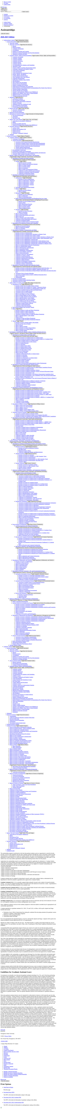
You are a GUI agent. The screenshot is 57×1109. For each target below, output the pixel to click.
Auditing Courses (16, 675)
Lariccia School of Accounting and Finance (22, 603)
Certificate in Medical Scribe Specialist (24, 436)
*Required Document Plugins (10, 1069)
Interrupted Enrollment (17, 687)
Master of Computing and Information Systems (20, 740)
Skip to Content (7, 1)
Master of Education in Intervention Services (20, 742)
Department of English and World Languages (23, 158)
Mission (14, 46)
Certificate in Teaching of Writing (17, 818)
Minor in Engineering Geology (25, 585)
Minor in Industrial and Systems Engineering (28, 556)
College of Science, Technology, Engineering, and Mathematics (24, 440)
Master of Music (13, 744)
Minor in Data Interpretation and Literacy (25, 215)
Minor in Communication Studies (23, 246)
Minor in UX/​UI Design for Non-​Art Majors (25, 302)
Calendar (6, 14)
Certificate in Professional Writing (26, 173)
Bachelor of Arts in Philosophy (25, 194)
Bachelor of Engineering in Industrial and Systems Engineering (33, 549)
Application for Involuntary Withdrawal (21, 121)
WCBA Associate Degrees (18, 635)
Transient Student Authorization (19, 89)
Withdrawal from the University (19, 96)
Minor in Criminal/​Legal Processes (23, 348)
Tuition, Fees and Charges (13, 833)
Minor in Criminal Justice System (23, 347)
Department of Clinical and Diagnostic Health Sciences (25, 364)
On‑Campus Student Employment (17, 723)
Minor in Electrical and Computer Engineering (29, 545)
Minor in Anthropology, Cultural (26, 182)
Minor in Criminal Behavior (21, 343)
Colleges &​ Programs (12, 136)
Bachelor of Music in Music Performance (25, 313)
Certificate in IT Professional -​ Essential (27, 497)
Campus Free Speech (9, 1050)
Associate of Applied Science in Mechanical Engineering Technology (34, 506)
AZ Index (6, 3)
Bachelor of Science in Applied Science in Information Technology (34, 478)
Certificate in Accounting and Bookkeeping (25, 613)
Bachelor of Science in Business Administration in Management (30, 619)
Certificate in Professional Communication (25, 261)
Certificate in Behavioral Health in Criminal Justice (27, 353)
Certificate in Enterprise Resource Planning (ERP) (27, 624)
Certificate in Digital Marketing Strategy (24, 623)
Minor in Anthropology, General (26, 183)
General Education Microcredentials (23, 148)
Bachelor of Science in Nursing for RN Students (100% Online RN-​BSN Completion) (35, 416)
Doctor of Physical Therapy (16, 732)
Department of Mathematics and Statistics (22, 560)
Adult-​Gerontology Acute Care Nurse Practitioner (24, 784)
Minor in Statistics (19, 569)
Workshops (15, 712)
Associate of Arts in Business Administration (25, 637)
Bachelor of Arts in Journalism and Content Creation (27, 235)
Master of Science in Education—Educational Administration (24, 762)
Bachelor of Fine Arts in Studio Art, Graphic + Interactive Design (30, 287)
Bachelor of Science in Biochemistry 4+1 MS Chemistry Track (33, 459)
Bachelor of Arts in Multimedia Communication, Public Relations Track (32, 241)
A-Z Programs (7, 18)
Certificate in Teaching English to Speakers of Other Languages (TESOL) (27, 814)
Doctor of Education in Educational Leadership (21, 727)
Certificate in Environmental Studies (18, 798)
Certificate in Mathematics (16, 806)
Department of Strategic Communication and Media (24, 230)
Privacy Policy (8, 1036)
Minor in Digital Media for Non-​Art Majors (25, 295)
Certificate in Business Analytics (23, 622)
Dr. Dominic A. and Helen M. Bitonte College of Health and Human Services (28, 331)
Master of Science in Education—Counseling (20, 761)
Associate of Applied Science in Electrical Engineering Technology (34, 504)
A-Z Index (6, 1049)
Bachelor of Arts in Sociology (25, 211)
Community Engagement (18, 139)
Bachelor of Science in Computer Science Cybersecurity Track (33, 485)
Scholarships (12, 721)
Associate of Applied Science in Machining (28, 505)
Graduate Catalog (8, 23)
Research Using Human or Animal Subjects (22, 694)
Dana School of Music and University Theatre (23, 307)
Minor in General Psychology (22, 227)
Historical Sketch (16, 47)
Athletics (6, 1047)
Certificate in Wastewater (24, 591)
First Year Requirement (17, 115)
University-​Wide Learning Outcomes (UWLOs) (23, 154)
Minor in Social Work (20, 434)
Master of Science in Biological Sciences (19, 752)
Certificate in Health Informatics (17, 800)
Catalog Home (7, 4)
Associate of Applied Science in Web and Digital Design (28, 289)
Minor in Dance (19, 325)
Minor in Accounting (20, 608)
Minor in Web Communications (25, 496)
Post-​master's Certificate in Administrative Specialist (22, 822)
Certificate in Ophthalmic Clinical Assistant (25, 384)
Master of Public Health (15, 748)
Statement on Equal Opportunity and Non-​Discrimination (25, 52)
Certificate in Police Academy (22, 360)
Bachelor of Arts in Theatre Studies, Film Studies (26, 322)
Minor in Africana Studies (21, 213)
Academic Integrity (16, 63)
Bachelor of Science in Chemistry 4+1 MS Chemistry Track (32, 456)
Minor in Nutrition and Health (22, 398)
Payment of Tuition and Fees (19, 123)
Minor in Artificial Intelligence (25, 486)
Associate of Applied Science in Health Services (26, 428)
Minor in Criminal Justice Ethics (23, 345)
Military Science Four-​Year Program (23, 405)
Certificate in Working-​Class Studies (18, 819)
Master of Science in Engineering (17, 773)
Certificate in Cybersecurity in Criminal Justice (26, 357)
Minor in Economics (20, 609)
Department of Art (16, 284)
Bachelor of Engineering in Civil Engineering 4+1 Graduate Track (33, 532)
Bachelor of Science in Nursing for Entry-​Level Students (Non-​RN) (31, 415)
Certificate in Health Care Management (19, 799)
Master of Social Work (15, 788)
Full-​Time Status (16, 681)
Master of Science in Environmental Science (20, 758)
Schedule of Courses (8, 15)
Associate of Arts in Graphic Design (23, 291)
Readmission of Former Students (20, 106)
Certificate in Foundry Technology (26, 520)
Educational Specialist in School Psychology (20, 733)
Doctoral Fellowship (14, 719)
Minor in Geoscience (23, 589)
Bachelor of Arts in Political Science (26, 201)
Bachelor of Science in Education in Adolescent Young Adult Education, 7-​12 (33, 268)
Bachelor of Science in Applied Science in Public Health (28, 420)
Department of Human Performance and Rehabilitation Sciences (27, 387)
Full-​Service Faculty (17, 111)
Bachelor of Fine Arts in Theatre (23, 323)
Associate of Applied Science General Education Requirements (30, 143)
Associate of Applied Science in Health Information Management (30, 430)
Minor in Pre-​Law (19, 216)
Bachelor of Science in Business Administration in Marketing (29, 620)
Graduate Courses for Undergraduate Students (23, 685)
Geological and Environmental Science (24, 581)
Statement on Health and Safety (19, 54)
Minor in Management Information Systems (25, 630)
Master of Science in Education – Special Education (22, 763)
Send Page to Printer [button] (8, 1087)
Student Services (16, 132)
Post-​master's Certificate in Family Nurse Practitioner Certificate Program (27, 826)
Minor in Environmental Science (26, 587)
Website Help (7, 1067)
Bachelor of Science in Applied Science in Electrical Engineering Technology (36, 513)
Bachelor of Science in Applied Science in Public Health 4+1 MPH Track (32, 423)
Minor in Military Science (21, 408)
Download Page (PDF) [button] (9, 1092)
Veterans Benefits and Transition (20, 90)
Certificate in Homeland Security (23, 359)
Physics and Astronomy (20, 593)
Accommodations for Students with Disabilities (23, 65)
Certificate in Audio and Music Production (25, 318)
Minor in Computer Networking (25, 487)
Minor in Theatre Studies (21, 330)
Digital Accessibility (8, 1077)
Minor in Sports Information (22, 253)
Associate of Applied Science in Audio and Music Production (29, 314)
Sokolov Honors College (15, 645)
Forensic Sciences (19, 463)
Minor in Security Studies (21, 352)
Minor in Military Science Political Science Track (26, 410)
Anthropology (18, 177)
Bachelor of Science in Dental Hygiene (24, 368)
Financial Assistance (8, 24)
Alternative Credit (16, 66)
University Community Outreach (20, 133)
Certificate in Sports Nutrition (22, 402)
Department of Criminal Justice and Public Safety (24, 334)
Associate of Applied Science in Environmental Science (31, 582)
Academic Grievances (17, 61)
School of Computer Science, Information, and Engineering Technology (29, 470)
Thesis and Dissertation (17, 701)
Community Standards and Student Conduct (22, 69)
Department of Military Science (19, 404)
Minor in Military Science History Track (24, 409)
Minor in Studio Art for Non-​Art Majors (24, 300)
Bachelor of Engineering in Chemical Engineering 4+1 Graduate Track (35, 530)
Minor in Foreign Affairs (24, 206)
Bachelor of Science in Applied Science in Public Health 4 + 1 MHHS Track (33, 422)
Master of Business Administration (18, 739)
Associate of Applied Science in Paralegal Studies (27, 221)
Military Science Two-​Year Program (23, 406)
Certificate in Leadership (21, 626)
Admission (12, 97)
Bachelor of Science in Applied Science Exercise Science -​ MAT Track (32, 393)
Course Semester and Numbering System (22, 73)
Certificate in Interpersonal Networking (24, 258)
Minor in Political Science (24, 208)
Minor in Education (20, 276)
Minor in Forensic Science (24, 468)
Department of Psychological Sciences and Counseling (25, 223)
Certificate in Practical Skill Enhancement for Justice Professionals (30, 363)
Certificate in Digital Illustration (22, 304)
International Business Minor (19, 642)
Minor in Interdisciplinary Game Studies (24, 298)
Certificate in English (14, 796)
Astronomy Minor (22, 596)
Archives (6, 19)
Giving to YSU (7, 1058)
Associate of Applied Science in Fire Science (25, 341)
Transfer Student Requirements (22, 147)
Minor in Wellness (19, 399)
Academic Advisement (17, 57)
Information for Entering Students (17, 113)
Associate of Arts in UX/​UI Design (23, 292)
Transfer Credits (16, 704)
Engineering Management (18, 779)
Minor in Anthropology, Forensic (26, 184)
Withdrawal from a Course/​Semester (20, 94)
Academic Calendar (17, 58)
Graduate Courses (16, 683)
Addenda (12, 134)
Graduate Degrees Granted (13, 724)
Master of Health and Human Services (18, 743)
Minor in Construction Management (26, 516)
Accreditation (15, 50)
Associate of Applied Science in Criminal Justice (26, 340)
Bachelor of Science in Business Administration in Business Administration (33, 616)
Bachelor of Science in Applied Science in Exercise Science (29, 390)
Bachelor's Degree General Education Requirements (27, 146)
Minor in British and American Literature (28, 164)
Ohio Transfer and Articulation (19, 82)
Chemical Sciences (19, 453)
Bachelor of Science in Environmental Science (29, 583)
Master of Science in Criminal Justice (18, 755)
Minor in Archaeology (23, 186)
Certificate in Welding (23, 523)
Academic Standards (17, 673)
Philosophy (18, 193)
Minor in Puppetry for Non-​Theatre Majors (25, 327)
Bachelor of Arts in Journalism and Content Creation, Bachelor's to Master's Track (34, 237)
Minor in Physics (22, 597)
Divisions (6, 1054)
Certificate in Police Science (22, 361)
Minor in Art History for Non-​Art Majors (25, 294)
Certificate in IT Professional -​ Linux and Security (30, 498)
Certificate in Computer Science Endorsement (20, 794)
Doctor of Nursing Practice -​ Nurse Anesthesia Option (22, 728)
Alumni (5, 1046)
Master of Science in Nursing (16, 783)
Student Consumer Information (11, 1075)
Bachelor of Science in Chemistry (26, 455)
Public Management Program (25, 204)
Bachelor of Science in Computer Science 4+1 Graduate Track (33, 483)
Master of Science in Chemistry (17, 754)
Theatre (14, 321)
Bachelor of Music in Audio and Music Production (27, 310)
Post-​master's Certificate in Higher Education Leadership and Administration (27, 827)
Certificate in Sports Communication (24, 263)
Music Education (16, 746)
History (17, 188)
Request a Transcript (8, 1063)
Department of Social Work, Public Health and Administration (26, 417)
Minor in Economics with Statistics (23, 611)
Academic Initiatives (14, 137)
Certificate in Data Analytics (22, 563)
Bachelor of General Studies (19, 278)
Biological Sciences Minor (24, 450)
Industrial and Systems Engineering (20, 780)
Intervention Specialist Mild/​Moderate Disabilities (24, 766)
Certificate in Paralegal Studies (22, 220)
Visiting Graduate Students (18, 705)
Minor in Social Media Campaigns (23, 251)
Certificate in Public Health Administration (19, 808)
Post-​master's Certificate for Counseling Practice (21, 824)
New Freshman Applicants (18, 100)
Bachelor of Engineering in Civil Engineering (29, 531)
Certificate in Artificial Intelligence (18, 792)
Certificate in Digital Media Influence (24, 257)
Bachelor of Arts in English (24, 162)
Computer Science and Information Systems (25, 472)
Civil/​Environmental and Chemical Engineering (26, 525)
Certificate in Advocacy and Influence (24, 254)
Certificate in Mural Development (23, 306)
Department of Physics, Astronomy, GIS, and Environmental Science (28, 571)
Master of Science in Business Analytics (19, 751)
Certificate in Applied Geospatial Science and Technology (31, 579)
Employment (7, 1055)
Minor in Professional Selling (22, 634)
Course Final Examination (18, 70)
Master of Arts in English (15, 735)
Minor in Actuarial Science (21, 564)
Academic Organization (18, 48)
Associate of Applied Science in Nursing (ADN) (26, 413)
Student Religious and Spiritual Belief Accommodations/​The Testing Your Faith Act (32, 87)
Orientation (15, 116)
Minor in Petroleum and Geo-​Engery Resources (29, 535)
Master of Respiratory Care (16, 750)
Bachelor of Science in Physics (25, 594)
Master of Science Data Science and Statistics (20, 757)
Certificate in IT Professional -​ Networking (28, 500)
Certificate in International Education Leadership (21, 803)
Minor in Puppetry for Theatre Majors (24, 329)
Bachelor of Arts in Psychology (22, 226)
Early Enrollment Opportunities (19, 105)
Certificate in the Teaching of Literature (19, 816)
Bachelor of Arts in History (24, 190)
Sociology (17, 209)
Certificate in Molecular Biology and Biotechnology (30, 452)
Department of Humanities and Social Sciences (23, 174)
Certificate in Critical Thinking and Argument (29, 170)
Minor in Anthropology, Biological (26, 180)
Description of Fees (14, 837)
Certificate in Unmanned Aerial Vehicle (27, 521)
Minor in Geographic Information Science (28, 578)
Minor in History (22, 191)
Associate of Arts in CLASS (19, 281)
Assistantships (13, 716)
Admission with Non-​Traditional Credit (21, 104)
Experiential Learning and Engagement (21, 151)
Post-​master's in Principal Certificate (18, 830)
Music (13, 308)
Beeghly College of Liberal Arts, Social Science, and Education (24, 155)
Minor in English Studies (24, 166)
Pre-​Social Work (19, 426)
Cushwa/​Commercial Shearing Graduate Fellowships (22, 717)
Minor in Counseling (20, 228)
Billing (14, 122)
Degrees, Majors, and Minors (19, 74)
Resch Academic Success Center (11, 1051)
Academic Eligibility (17, 59)
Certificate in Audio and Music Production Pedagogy (27, 319)
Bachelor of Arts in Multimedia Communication (26, 239)
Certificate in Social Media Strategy (23, 262)
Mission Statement (16, 662)
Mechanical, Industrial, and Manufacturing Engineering (28, 546)
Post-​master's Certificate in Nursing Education (20, 828)
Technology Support (8, 1066)
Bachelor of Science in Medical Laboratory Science (27, 370)
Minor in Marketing (20, 631)
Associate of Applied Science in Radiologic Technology (28, 382)
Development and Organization (19, 663)
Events (5, 1057)
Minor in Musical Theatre (21, 326)
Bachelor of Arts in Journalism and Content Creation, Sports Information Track (33, 238)
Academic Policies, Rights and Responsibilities (20, 55)
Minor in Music (19, 317)
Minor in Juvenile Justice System (23, 349)
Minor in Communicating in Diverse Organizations (27, 245)
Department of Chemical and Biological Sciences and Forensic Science (29, 443)
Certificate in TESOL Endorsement (18, 815)
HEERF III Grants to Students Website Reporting (15, 1074)
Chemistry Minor (22, 461)
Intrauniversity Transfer (17, 689)
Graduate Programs (11, 725)
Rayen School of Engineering (19, 524)
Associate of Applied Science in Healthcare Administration (29, 427)
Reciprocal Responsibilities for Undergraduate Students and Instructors (29, 152)
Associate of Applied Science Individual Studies (23, 280)
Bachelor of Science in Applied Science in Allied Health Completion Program (33, 367)
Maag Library (7, 1059)
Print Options (4, 10)
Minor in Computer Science (24, 489)
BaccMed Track (22, 449)
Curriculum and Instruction (18, 772)
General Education (16, 140)
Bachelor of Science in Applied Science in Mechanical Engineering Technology (37, 515)
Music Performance (17, 747)
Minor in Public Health (20, 432)
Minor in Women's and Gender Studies (24, 217)
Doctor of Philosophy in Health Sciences (19, 729)
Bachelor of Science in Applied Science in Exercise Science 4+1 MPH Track (33, 394)
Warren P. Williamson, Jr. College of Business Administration (24, 598)
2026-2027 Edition (7, 37)
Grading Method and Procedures (20, 75)
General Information (11, 41)
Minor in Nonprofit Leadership (22, 632)
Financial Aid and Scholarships (17, 112)
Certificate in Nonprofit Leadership (23, 627)
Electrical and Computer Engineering (24, 536)
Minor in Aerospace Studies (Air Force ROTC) (23, 439)
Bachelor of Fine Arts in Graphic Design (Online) (27, 285)
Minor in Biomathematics (21, 565)
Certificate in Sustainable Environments (27, 590)
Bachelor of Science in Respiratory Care (24, 372)
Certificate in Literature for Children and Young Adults (22, 804)
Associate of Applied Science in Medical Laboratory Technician (30, 380)
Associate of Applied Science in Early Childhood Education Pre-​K (31, 274)
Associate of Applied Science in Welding (28, 509)
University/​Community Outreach (17, 848)
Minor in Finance (19, 612)
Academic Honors (16, 62)
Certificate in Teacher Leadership (17, 812)
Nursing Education (16, 787)
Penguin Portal (7, 1062)
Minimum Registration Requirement (20, 690)
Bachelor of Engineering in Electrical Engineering (30, 538)
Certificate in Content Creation (22, 255)
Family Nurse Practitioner (18, 786)
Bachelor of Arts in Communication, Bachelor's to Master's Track (30, 234)
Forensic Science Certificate (24, 467)
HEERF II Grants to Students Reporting (13, 1073)
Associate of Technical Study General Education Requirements (30, 144)
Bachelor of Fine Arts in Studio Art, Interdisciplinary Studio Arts (30, 288)
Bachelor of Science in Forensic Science (27, 464)
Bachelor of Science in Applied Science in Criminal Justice (29, 337)
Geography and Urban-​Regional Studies (24, 187)
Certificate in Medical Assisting (22, 383)
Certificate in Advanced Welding (26, 519)
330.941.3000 (4, 1041)
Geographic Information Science (23, 574)
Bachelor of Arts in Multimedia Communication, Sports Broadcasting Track (33, 242)
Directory (6, 1053)
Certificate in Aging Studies (21, 401)
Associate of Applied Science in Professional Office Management (33, 508)
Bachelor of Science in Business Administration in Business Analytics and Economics (35, 607)
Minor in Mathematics (20, 568)
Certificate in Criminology (21, 356)
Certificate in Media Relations (22, 259)
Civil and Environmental (18, 776)
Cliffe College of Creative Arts (17, 282)
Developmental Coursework (19, 150)
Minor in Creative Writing (24, 165)
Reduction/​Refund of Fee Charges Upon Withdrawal (24, 125)
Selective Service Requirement (19, 83)
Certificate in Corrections (21, 355)
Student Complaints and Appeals (20, 85)
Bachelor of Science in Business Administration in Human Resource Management (34, 618)
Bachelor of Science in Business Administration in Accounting (30, 604)
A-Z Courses (7, 17)
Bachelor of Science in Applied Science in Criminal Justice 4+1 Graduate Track (34, 339)
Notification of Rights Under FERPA (21, 79)
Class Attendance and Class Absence (21, 77)
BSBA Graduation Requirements (20, 601)
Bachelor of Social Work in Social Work (24, 424)
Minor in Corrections (20, 344)
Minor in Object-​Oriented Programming (27, 494)
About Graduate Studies (15, 660)
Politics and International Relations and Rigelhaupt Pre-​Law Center (31, 198)
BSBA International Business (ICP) (20, 641)
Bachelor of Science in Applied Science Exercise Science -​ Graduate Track (32, 391)
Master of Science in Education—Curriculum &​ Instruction (23, 769)
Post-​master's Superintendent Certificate (19, 831)
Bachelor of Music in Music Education (24, 311)
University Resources (15, 126)
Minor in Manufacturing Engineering (27, 558)
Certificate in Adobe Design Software (24, 303)
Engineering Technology (21, 501)
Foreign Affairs (22, 202)
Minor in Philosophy (23, 195)
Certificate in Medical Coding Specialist (24, 435)
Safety (5, 1065)
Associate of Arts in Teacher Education (24, 273)
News (5, 1061)
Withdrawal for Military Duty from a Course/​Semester (25, 93)
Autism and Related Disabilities (19, 767)
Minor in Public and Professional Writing (28, 169)
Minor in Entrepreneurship (21, 628)
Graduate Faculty (11, 850)
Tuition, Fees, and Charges (16, 119)
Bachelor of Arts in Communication (23, 233)
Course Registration (17, 71)
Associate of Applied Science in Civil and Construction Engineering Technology (37, 502)
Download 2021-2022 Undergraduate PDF (14, 1102)
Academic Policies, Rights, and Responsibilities (21, 666)
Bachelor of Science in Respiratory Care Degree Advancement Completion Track (34, 374)
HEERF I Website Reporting (10, 1071)
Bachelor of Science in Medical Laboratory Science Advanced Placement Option (34, 371)
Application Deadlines (17, 98)
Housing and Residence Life (19, 129)
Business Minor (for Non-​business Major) (22, 643)
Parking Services (16, 130)
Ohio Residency (16, 81)
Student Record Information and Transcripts (22, 86)
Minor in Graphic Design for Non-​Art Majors (26, 296)
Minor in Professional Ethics (25, 197)
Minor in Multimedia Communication (24, 250)
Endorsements (18, 277)
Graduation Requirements (18, 78)
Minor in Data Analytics (21, 567)
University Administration (18, 109)
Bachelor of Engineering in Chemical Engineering (30, 528)
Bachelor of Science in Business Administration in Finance (29, 605)
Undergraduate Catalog (9, 40)
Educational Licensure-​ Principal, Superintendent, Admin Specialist (25, 820)
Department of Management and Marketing (22, 615)
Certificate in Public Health (16, 810)
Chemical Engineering (17, 775)
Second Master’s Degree (18, 696)
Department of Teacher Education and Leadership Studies (25, 265)
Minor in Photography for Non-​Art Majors (25, 299)
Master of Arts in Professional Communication (20, 736)
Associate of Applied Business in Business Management (28, 639)
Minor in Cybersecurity (23, 490)
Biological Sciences (20, 446)
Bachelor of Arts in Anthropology (26, 179)
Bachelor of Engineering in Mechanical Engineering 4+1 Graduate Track (35, 552)
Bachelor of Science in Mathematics (23, 561)
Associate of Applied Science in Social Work (25, 431)
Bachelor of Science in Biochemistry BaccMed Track (30, 460)
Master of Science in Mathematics (17, 759)
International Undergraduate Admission (21, 101)
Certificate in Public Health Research (18, 811)
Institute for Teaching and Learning (20, 51)
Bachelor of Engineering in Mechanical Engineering (30, 550)
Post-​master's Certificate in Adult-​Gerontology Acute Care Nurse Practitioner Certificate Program (32, 823)
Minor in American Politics (24, 205)
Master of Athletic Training (16, 738)
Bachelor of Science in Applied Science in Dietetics (27, 395)
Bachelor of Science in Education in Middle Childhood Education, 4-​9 (31, 269)
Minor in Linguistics (23, 168)
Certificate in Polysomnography (22, 386)
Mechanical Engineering (18, 781)
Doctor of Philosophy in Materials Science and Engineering (23, 731)
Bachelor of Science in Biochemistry (27, 457)
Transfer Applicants (17, 102)
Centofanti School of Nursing (19, 412)
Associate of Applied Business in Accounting (26, 638)
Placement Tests (16, 118)
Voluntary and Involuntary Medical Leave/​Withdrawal (25, 92)
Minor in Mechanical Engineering (26, 557)
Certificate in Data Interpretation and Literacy (26, 219)
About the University (14, 44)
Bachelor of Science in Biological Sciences (28, 448)
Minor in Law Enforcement (21, 351)
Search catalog (4, 11)
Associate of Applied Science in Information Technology (31, 475)
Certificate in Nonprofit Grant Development (28, 172)
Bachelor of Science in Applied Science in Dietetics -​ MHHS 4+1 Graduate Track (34, 397)
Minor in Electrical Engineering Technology (28, 517)
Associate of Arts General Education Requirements (27, 142)
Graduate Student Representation (20, 664)
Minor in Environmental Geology (26, 586)
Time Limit (15, 702)
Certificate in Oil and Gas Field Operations (28, 534)
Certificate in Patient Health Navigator (24, 438)
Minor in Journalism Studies (22, 249)
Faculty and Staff (14, 108)
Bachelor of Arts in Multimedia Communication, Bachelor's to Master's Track (33, 243)
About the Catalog (14, 43)
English (17, 161)
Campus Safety (16, 127)
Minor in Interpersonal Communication (24, 247)
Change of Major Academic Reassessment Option (24, 67)
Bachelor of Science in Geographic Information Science (31, 575)
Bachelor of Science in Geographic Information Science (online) (33, 576)
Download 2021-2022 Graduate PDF (12, 1097)
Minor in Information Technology (26, 491)
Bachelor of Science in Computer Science (28, 482)
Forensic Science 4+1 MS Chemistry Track (28, 466)
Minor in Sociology (23, 212)
